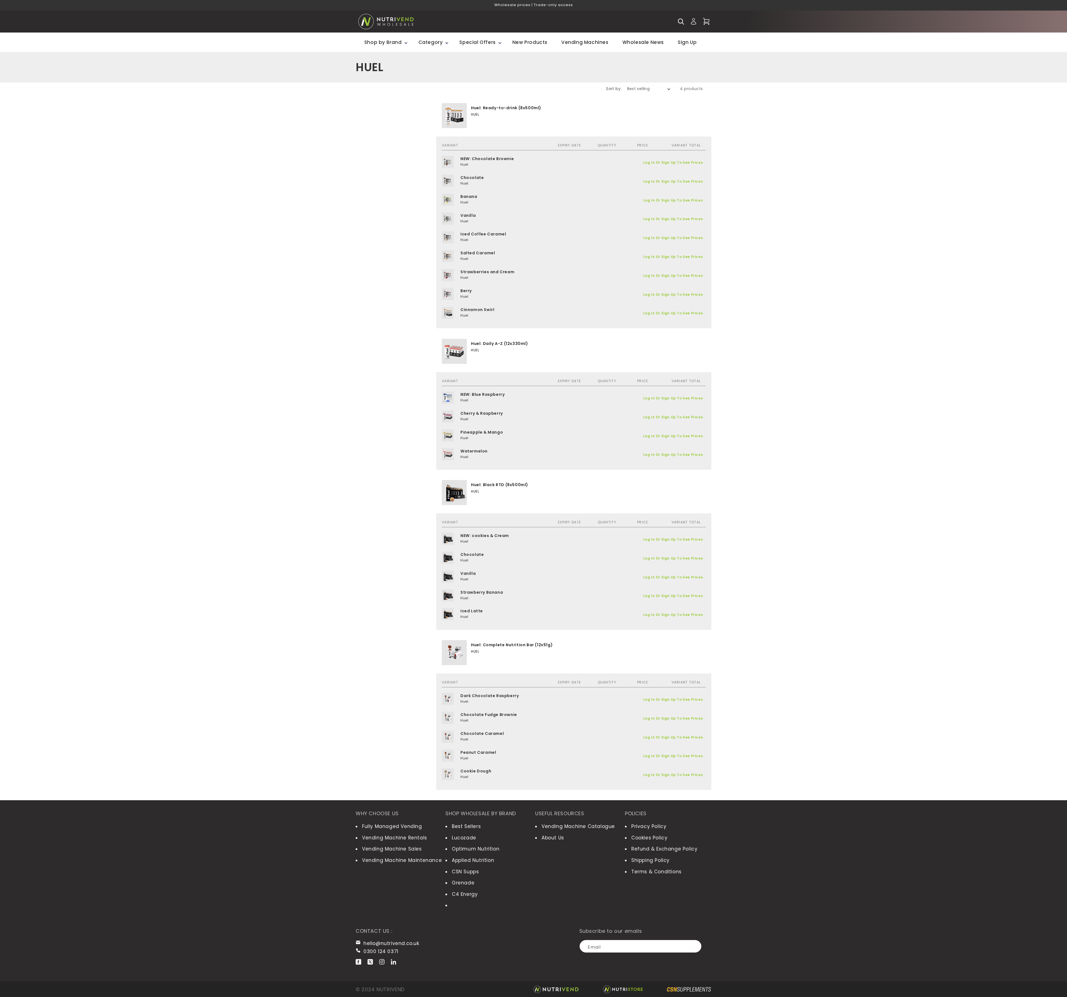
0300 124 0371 (380, 951)
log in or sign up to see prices (673, 162)
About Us (553, 837)
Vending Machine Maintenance (402, 860)
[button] (681, 21)
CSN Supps (465, 871)
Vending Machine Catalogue (578, 826)
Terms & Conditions (656, 871)
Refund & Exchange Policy (664, 849)
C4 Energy (465, 894)
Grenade (463, 882)
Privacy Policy (648, 826)
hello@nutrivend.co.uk (391, 943)
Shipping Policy (650, 860)
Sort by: (613, 88)
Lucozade (464, 837)
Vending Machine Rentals (394, 837)
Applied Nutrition (473, 860)
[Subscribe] (695, 946)
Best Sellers (466, 826)
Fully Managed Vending (392, 826)
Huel (457, 905)
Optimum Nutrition (475, 849)
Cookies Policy (649, 837)
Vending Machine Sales (392, 849)
